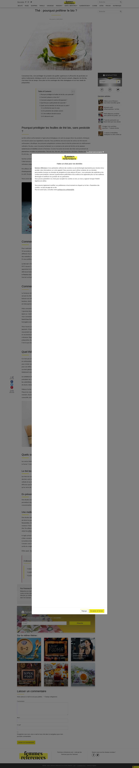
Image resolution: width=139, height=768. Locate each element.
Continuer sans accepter (94, 152)
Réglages (84, 611)
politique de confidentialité (65, 189)
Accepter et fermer (96, 611)
